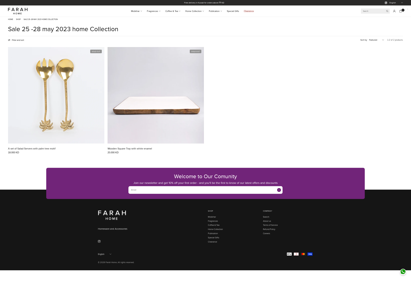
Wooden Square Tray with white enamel (130, 148)
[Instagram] (384, 2)
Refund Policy (269, 229)
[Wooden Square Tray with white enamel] (156, 95)
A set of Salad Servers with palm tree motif (32, 148)
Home (10, 19)
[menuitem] (137, 11)
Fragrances (152, 11)
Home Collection (193, 11)
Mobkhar (135, 11)
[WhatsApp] (403, 272)
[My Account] (394, 11)
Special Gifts (233, 11)
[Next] (102, 95)
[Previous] (10, 95)
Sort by (363, 39)
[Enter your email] (279, 190)
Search (266, 216)
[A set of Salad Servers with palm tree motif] (56, 95)
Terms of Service (270, 225)
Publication (214, 11)
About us (267, 221)
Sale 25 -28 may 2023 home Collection (41, 19)
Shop (18, 19)
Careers (266, 233)
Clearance (249, 11)
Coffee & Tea (171, 11)
